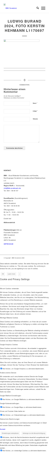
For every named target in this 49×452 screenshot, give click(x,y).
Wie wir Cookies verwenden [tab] (9, 288)
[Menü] (42, 8)
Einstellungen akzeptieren (10, 433)
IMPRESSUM (8, 244)
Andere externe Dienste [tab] (8, 373)
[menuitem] (36, 8)
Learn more (11, 274)
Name (35, 103)
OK (3, 274)
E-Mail (35, 111)
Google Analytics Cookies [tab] (9, 344)
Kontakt (2, 429)
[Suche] (36, 8)
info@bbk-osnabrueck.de (12, 188)
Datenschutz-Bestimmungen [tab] (10, 419)
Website (35, 119)
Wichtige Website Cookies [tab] (9, 318)
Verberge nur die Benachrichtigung (34, 433)
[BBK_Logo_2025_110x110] (20, 8)
